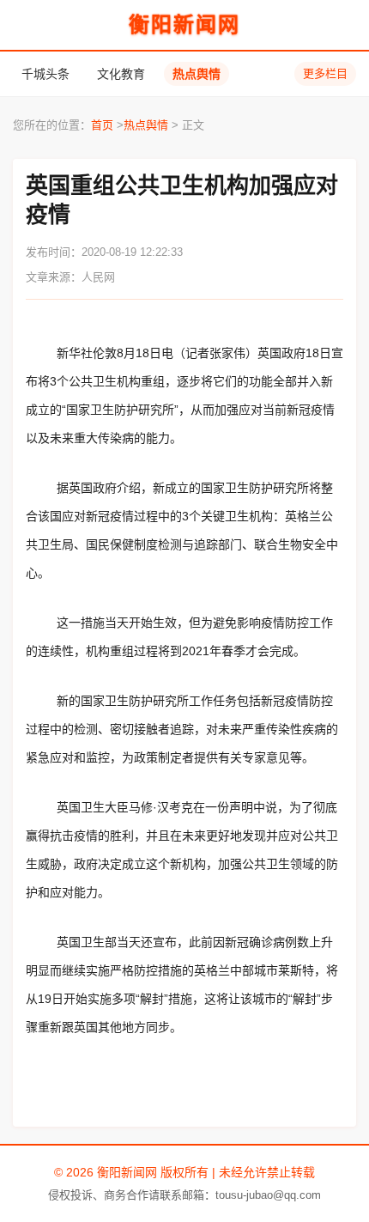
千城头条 (45, 74)
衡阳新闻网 (184, 24)
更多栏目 (325, 73)
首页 (102, 125)
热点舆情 (196, 74)
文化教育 (121, 74)
